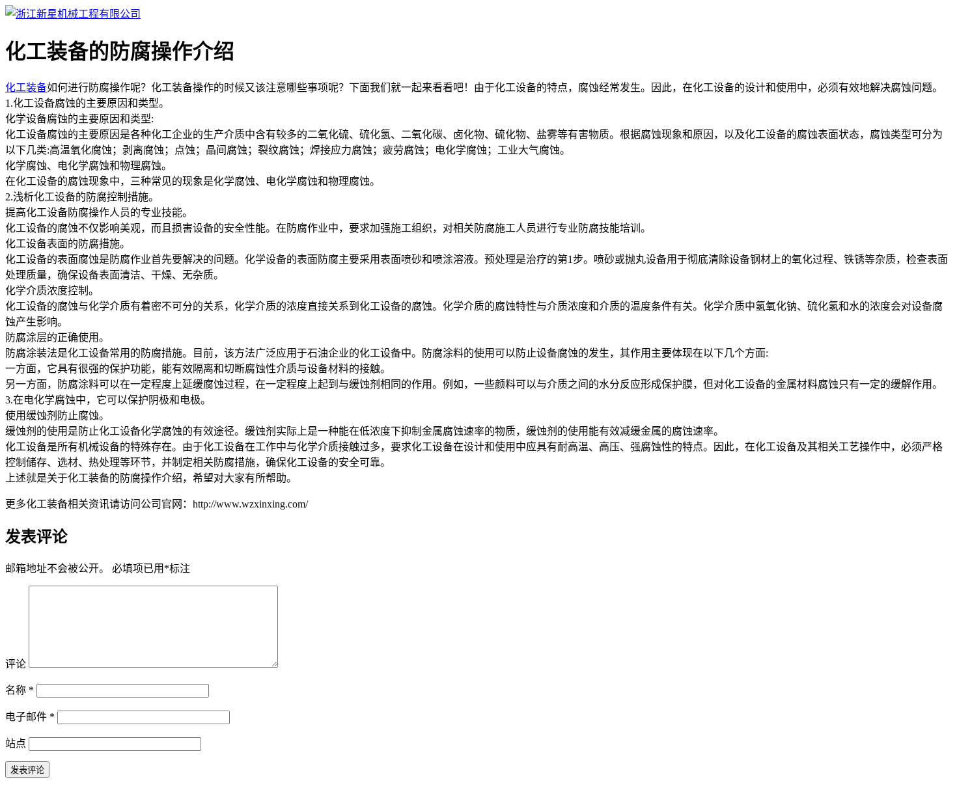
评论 (15, 664)
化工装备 (26, 87)
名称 (19, 690)
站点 (15, 743)
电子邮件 (30, 716)
